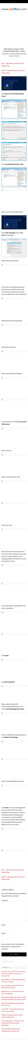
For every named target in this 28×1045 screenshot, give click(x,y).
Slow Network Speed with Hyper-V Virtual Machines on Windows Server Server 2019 (13, 998)
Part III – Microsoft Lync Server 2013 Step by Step (13, 71)
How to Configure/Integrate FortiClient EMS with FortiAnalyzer (12, 986)
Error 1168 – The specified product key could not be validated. (12, 1010)
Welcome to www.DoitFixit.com (14, 9)
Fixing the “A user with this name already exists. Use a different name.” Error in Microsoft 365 (13, 973)
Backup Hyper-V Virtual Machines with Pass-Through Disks (12, 992)
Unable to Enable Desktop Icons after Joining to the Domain (12, 1016)
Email (3, 933)
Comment (4, 900)
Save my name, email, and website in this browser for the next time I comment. (12, 946)
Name (3, 925)
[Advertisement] (14, 30)
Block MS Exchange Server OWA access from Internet (12, 1004)
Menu (14, 2)
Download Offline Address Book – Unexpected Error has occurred (11, 1030)
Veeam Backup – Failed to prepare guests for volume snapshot (13, 980)
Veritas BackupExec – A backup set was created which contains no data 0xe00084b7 (12, 1023)
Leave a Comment (14, 56)
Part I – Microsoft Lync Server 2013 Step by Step (12, 64)
